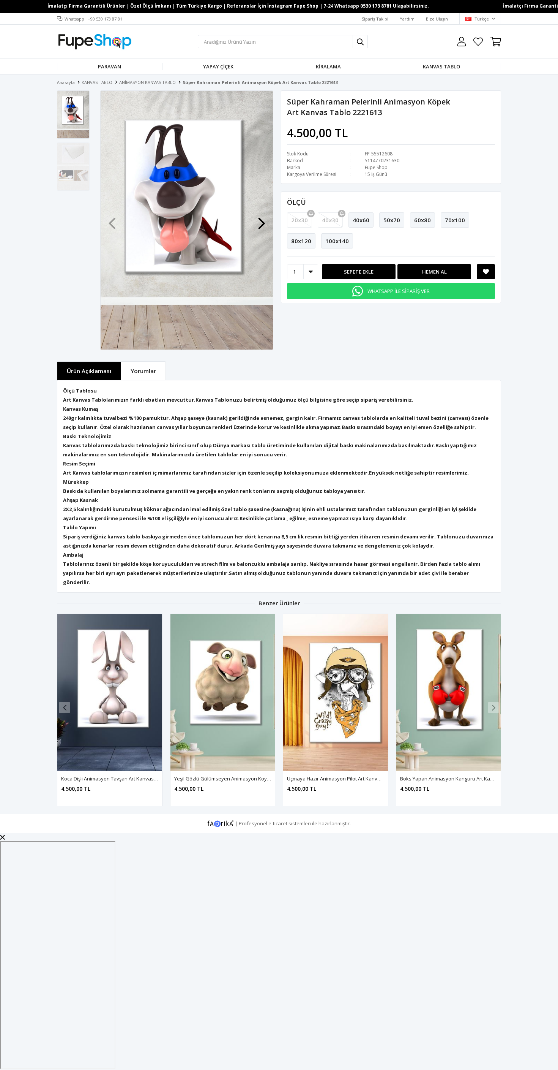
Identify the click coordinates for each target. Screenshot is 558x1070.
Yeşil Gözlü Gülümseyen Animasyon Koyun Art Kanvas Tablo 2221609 (253, 778)
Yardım (407, 19)
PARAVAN (109, 66)
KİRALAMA (328, 66)
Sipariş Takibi (375, 19)
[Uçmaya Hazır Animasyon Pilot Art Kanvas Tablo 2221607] (335, 692)
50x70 (391, 220)
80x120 (301, 241)
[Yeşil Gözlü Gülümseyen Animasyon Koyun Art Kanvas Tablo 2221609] (222, 692)
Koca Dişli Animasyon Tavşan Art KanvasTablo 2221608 (123, 778)
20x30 (299, 220)
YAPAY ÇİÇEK (218, 66)
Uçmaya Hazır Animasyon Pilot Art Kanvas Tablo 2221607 (352, 778)
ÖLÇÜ (296, 202)
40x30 (330, 220)
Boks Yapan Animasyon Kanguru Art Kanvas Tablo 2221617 (467, 778)
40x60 (361, 220)
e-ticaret (277, 823)
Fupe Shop (376, 167)
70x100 (455, 220)
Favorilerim (478, 41)
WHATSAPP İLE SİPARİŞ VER (398, 291)
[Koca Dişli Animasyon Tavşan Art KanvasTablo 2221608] (109, 692)
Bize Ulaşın (437, 19)
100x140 (337, 241)
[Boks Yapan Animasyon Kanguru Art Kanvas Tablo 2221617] (448, 692)
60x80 (422, 220)
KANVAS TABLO (441, 66)
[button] (261, 219)
